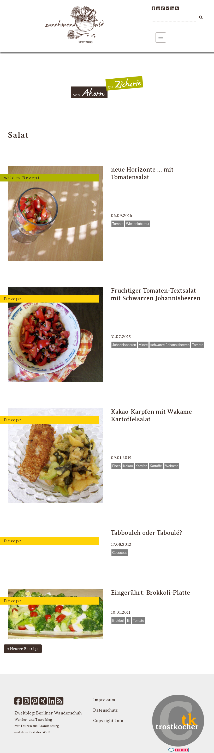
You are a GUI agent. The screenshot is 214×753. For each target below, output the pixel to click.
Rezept (13, 298)
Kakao (128, 466)
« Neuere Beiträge (23, 649)
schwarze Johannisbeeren (169, 345)
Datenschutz (105, 710)
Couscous (119, 553)
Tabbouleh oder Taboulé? (146, 532)
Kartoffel (156, 466)
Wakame (172, 466)
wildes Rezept (22, 177)
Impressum (104, 700)
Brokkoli (118, 621)
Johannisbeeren (124, 345)
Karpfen (141, 466)
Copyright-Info (108, 720)
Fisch (116, 466)
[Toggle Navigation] (161, 37)
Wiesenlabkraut (137, 224)
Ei (128, 621)
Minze (143, 345)
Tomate (117, 224)
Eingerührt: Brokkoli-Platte (150, 592)
